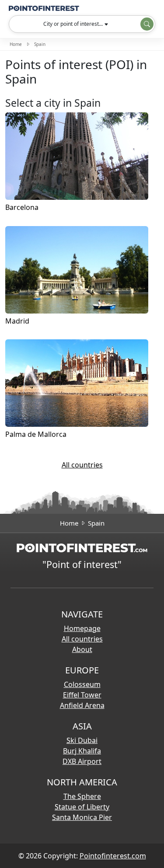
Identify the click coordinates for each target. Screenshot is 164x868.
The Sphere (82, 796)
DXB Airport (82, 761)
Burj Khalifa (82, 751)
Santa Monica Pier (82, 817)
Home (16, 44)
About (82, 649)
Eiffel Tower (82, 695)
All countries (82, 465)
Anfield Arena (82, 705)
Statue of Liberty (82, 807)
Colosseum (82, 684)
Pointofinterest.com (113, 856)
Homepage (82, 628)
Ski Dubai (82, 740)
